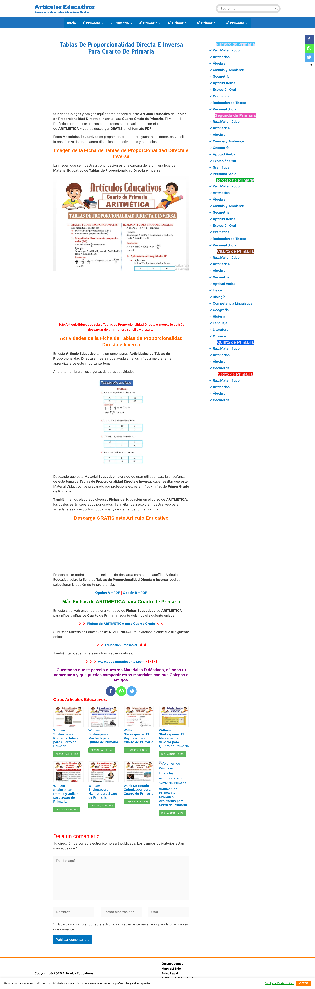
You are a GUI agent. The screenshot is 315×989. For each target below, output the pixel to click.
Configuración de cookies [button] (279, 983)
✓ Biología (217, 297)
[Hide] (311, 64)
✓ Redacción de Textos (227, 103)
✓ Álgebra (217, 63)
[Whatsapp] (121, 691)
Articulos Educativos (64, 6)
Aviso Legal (170, 973)
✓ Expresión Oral (222, 90)
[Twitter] (132, 691)
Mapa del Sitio (171, 968)
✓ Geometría (219, 76)
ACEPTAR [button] (303, 983)
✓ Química (217, 336)
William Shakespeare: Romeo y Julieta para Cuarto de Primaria (66, 738)
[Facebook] (111, 691)
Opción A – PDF (107, 593)
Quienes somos (172, 963)
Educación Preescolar (121, 645)
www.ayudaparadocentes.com (121, 661)
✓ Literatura (219, 330)
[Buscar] (276, 8)
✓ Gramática (219, 96)
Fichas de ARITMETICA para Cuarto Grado (121, 624)
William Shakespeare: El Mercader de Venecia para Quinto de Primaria (174, 738)
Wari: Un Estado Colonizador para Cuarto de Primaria (138, 789)
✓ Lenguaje (218, 323)
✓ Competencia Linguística (230, 303)
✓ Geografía (219, 310)
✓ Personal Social (223, 109)
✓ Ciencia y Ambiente (226, 70)
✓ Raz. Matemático (224, 50)
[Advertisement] (121, 86)
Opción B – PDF (135, 593)
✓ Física (215, 290)
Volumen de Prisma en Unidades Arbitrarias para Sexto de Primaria (173, 797)
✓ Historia (217, 316)
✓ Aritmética (219, 57)
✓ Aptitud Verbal (222, 83)
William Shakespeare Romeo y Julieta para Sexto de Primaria (66, 793)
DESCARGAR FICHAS (66, 754)
